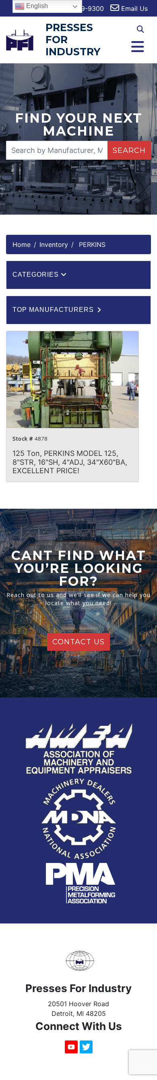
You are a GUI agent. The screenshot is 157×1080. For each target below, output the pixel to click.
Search (129, 150)
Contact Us (78, 641)
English (36, 5)
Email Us (133, 8)
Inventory (53, 244)
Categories (36, 274)
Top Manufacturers (54, 309)
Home (21, 244)
